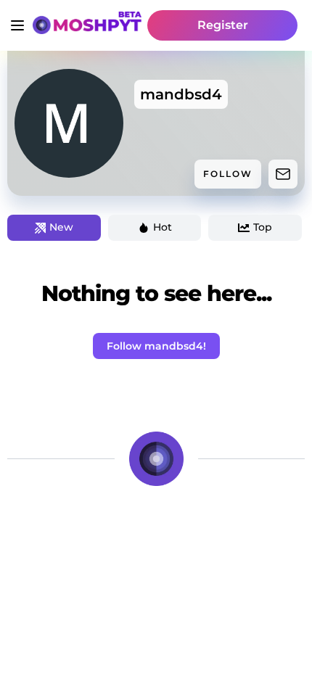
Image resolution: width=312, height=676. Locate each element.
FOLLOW (228, 173)
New (61, 227)
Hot (162, 227)
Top (262, 227)
